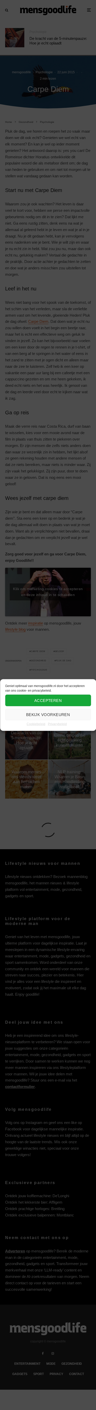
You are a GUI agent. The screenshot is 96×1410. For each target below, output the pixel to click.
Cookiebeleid (36, 724)
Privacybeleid (57, 724)
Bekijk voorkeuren (48, 714)
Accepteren (48, 700)
